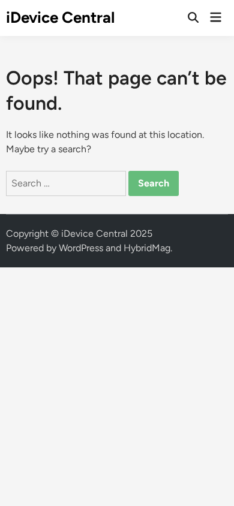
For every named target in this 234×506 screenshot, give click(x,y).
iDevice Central (60, 17)
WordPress (81, 248)
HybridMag (147, 248)
